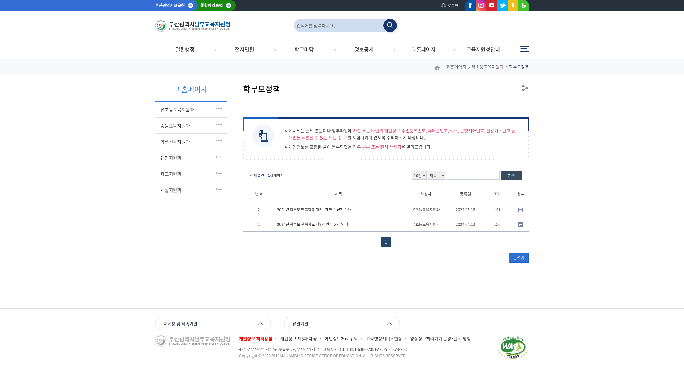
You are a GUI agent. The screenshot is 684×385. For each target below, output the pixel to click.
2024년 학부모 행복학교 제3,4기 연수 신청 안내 (314, 209)
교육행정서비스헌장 (384, 338)
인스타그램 (479, 6)
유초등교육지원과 (177, 109)
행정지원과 (170, 158)
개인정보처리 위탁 (341, 338)
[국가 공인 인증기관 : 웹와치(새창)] (513, 347)
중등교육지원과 (175, 125)
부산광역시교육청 (170, 5)
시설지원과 (170, 190)
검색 (511, 176)
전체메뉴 (525, 46)
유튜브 (490, 6)
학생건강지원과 (175, 141)
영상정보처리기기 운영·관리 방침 (440, 338)
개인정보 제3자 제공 (298, 338)
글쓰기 (518, 257)
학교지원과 (170, 174)
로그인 (453, 5)
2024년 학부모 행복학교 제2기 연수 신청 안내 (312, 224)
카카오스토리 (511, 6)
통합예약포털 (211, 5)
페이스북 (468, 6)
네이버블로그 (522, 6)
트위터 (500, 6)
